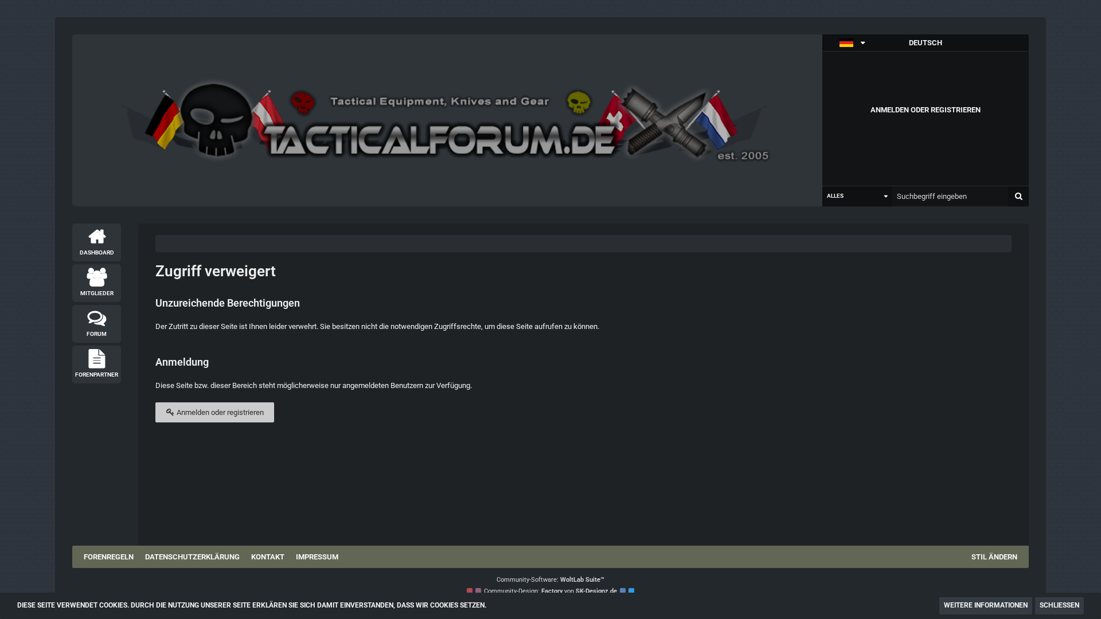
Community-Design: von (550, 591)
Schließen (1059, 605)
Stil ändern (994, 557)
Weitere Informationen (986, 605)
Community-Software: (550, 579)
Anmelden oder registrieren (925, 109)
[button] (925, 43)
